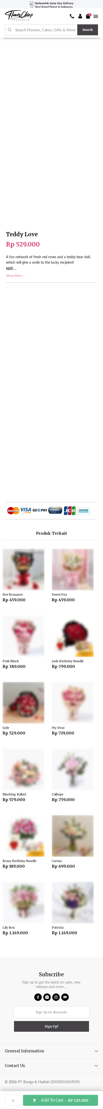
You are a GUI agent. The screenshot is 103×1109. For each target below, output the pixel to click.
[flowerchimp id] (19, 16)
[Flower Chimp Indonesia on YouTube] (47, 997)
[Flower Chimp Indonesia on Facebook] (38, 997)
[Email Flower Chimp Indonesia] (65, 997)
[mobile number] (72, 16)
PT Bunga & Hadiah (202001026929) (49, 1081)
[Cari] (10, 30)
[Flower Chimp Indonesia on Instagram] (56, 997)
